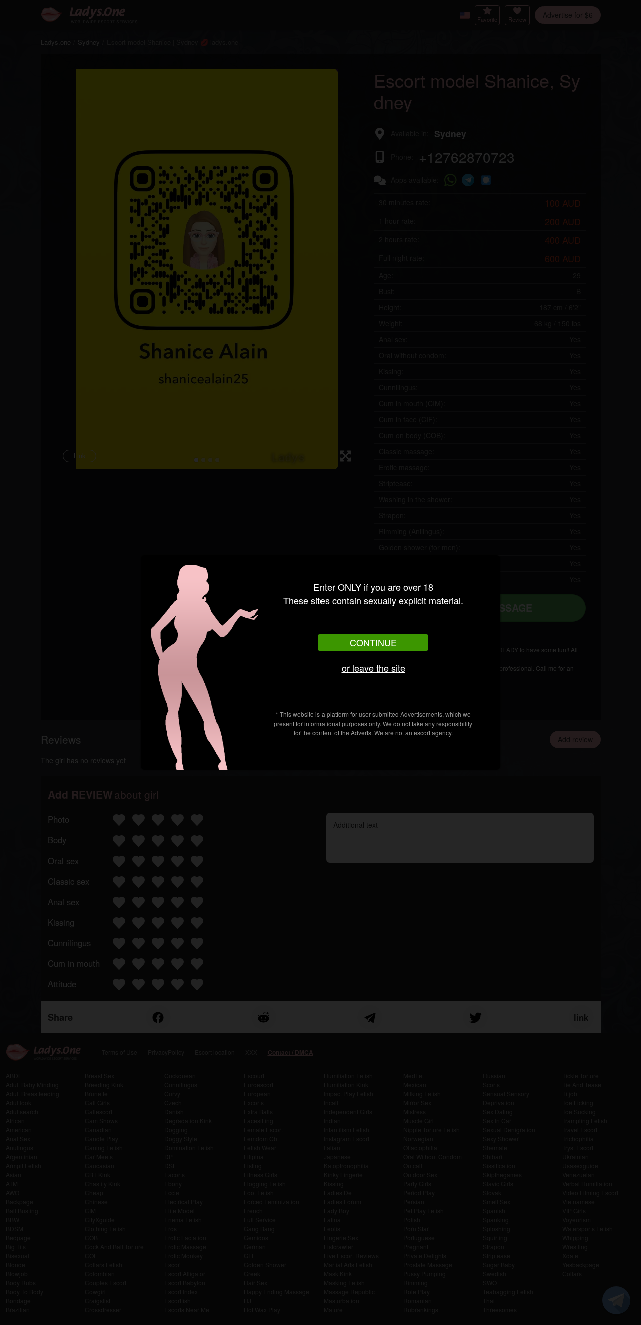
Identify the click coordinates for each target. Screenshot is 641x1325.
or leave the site (373, 667)
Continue (373, 642)
